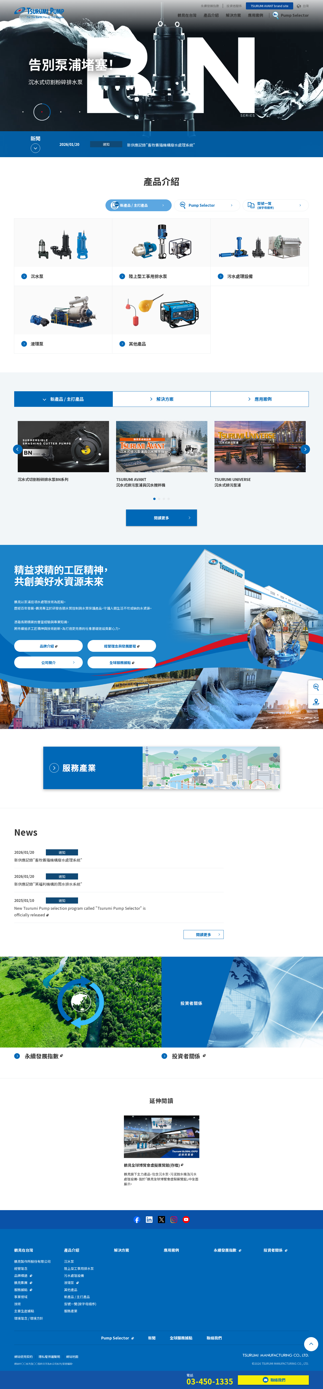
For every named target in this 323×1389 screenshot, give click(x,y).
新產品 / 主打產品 (134, 205)
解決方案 (233, 15)
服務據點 (20, 1289)
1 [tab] (23, 112)
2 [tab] (42, 112)
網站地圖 (72, 1356)
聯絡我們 (214, 1338)
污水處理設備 (74, 1275)
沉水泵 (69, 1261)
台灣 (306, 6)
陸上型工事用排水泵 (79, 1268)
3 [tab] (60, 112)
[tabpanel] (161, 78)
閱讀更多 (161, 518)
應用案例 (255, 15)
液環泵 (69, 1282)
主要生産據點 (24, 1311)
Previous (17, 449)
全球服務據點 (181, 1338)
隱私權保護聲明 (49, 1356)
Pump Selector (202, 205)
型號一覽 (265, 205)
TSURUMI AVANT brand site (269, 6)
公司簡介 (48, 662)
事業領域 (20, 1296)
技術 (17, 1303)
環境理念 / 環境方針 (28, 1318)
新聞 (152, 1338)
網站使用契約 (23, 1356)
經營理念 (20, 1268)
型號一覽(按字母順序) (80, 1303)
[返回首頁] (311, 1344)
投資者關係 (234, 6)
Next (305, 449)
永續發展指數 (210, 6)
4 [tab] (79, 112)
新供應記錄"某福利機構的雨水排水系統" (48, 884)
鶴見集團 (20, 1282)
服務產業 (70, 1311)
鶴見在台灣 (187, 15)
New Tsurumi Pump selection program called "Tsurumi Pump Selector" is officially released (208, 145)
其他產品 (70, 1289)
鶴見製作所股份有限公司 (32, 1261)
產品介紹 (211, 15)
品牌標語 (20, 1275)
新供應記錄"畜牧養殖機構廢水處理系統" (48, 860)
